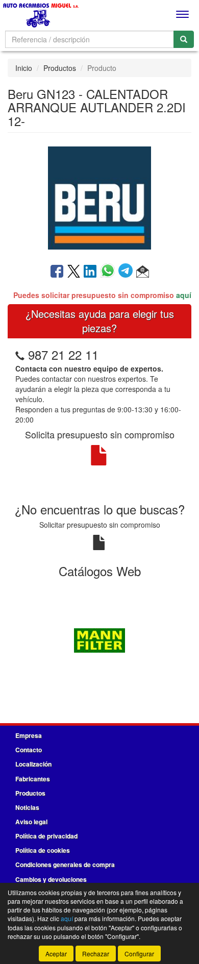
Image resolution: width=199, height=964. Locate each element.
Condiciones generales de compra (65, 864)
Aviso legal (31, 821)
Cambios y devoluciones (51, 879)
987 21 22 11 (63, 354)
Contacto (28, 749)
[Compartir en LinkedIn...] (90, 272)
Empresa (28, 735)
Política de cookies (42, 850)
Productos (59, 68)
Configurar (139, 953)
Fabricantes (32, 778)
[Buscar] (183, 39)
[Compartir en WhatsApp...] (109, 272)
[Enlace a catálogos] (99, 639)
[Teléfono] (19, 354)
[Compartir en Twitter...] (73, 272)
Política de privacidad (46, 836)
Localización (33, 764)
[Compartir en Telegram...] (127, 272)
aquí (183, 295)
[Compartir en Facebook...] (57, 272)
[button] (142, 272)
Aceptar (56, 953)
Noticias (27, 807)
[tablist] (99, 639)
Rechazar (95, 953)
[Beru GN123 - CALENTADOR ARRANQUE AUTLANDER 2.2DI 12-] (99, 197)
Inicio (23, 68)
